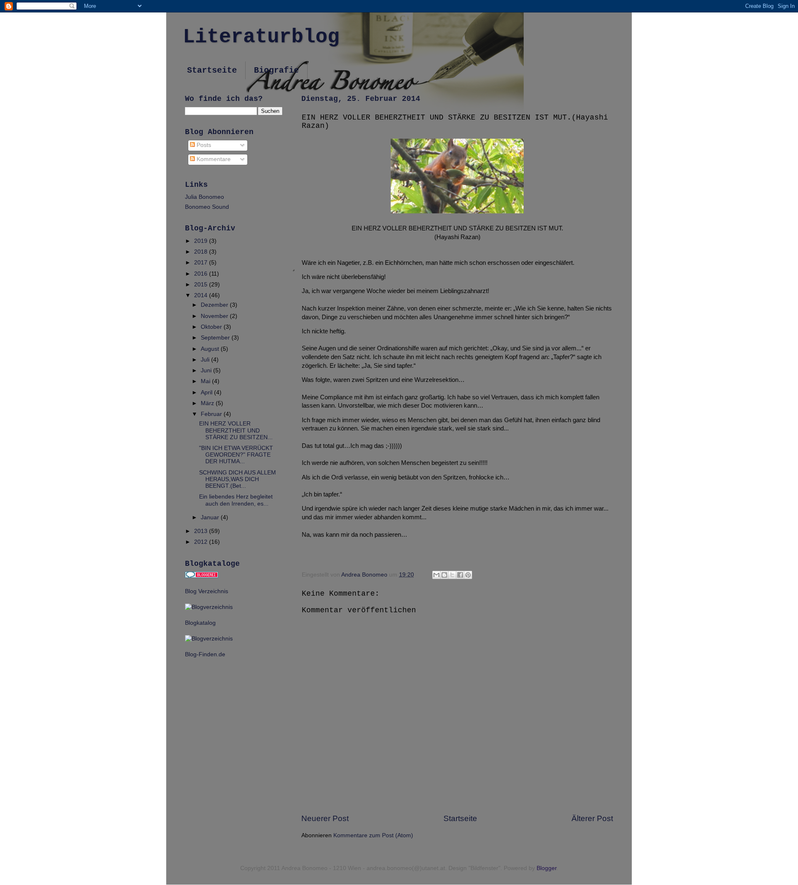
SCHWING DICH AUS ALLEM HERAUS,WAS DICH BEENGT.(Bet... (237, 479)
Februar (212, 414)
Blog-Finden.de (205, 654)
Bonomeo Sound (207, 207)
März (208, 403)
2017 (201, 262)
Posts (203, 145)
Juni (207, 370)
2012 (201, 542)
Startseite (212, 70)
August (211, 349)
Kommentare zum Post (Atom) (373, 835)
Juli (206, 360)
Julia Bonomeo (204, 197)
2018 (201, 252)
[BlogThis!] (444, 575)
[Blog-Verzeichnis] (201, 576)
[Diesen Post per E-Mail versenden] (436, 575)
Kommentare (213, 159)
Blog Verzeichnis (206, 591)
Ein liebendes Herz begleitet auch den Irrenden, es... (236, 500)
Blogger (547, 868)
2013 (201, 531)
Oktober (212, 327)
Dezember (215, 305)
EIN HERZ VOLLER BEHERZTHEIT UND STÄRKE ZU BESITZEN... (236, 430)
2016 (201, 274)
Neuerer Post (325, 818)
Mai (206, 381)
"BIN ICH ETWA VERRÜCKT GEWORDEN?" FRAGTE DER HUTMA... (236, 455)
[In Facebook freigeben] (460, 575)
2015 (201, 284)
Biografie (276, 70)
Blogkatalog (200, 623)
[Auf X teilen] (452, 575)
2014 (201, 295)
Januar (211, 517)
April (207, 392)
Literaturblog (261, 37)
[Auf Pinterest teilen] (468, 575)
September (216, 338)
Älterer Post (592, 818)
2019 (201, 241)
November (215, 316)
